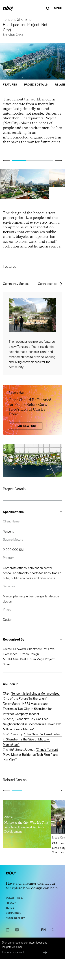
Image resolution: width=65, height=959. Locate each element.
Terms (10, 907)
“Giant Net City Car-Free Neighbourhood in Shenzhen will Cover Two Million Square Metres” (32, 724)
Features (10, 84)
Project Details (36, 84)
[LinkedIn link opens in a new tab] (7, 930)
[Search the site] (48, 8)
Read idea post (25, 426)
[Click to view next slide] (58, 160)
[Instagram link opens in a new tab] (17, 930)
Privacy (11, 902)
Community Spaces (16, 284)
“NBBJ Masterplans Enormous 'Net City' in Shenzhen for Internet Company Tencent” (27, 709)
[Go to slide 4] (48, 790)
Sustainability (15, 917)
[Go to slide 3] (46, 160)
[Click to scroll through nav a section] (59, 284)
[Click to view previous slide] (6, 160)
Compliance (13, 912)
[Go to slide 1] (19, 160)
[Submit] (45, 952)
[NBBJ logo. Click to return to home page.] (8, 8)
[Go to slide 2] (32, 160)
